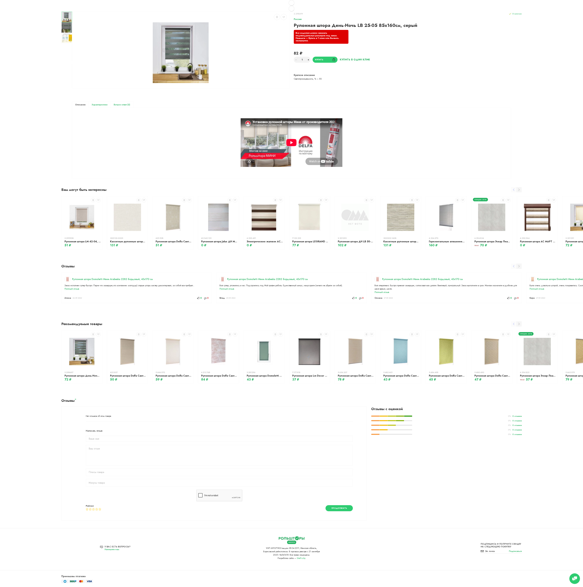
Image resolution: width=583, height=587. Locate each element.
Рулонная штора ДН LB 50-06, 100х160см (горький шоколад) (356, 241)
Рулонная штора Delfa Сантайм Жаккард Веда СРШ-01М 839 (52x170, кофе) (492, 375)
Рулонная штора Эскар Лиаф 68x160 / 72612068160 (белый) (492, 241)
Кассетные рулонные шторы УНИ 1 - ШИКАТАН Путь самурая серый (401, 241)
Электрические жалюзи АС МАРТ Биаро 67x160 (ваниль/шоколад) (265, 241)
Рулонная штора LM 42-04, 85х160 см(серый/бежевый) (83, 241)
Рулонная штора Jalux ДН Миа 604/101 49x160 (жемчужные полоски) (219, 241)
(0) (128, 104)
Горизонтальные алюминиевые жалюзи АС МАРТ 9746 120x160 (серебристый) (447, 241)
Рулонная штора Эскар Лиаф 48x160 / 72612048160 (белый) (538, 375)
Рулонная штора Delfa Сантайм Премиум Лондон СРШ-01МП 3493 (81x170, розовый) (219, 375)
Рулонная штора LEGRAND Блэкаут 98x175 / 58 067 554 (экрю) (310, 241)
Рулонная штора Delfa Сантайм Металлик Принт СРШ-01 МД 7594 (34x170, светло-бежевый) (174, 241)
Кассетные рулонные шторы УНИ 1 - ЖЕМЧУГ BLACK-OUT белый (128, 241)
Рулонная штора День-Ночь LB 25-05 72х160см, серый (83, 375)
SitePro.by (301, 558)
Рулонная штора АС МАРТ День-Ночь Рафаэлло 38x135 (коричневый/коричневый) (538, 241)
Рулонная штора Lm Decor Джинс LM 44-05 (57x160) (310, 375)
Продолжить (339, 508)
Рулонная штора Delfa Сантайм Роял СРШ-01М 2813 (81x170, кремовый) (174, 375)
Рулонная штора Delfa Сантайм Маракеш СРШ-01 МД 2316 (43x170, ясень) (128, 375)
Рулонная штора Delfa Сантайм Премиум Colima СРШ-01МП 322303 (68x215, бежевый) (356, 375)
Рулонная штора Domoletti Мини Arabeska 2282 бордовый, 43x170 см (112, 279)
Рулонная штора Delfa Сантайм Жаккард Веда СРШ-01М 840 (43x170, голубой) (401, 375)
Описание (80, 104)
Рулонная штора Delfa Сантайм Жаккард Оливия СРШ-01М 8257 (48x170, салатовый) (447, 375)
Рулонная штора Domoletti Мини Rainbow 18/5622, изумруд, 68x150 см (265, 375)
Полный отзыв (72, 288)
